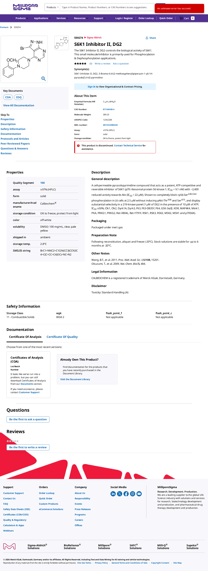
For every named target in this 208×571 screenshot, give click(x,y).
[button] (124, 18)
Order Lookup (146, 18)
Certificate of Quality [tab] (62, 337)
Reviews (6, 153)
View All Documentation (18, 105)
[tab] (7, 27)
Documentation (11, 134)
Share (153, 37)
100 (42, 183)
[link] (19, 493)
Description (8, 124)
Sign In (91, 86)
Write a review (102, 63)
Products (4, 27)
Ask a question (121, 63)
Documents (27, 383)
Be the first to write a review (29, 448)
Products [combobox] (51, 7)
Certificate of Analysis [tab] (25, 337)
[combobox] (105, 7)
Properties (7, 119)
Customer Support (29, 392)
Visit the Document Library (75, 379)
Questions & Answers (14, 148)
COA (8, 97)
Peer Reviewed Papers (15, 143)
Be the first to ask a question (28, 419)
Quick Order (166, 18)
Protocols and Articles (15, 138)
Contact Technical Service (128, 145)
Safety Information (13, 129)
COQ (19, 97)
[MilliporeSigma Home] (25, 7)
